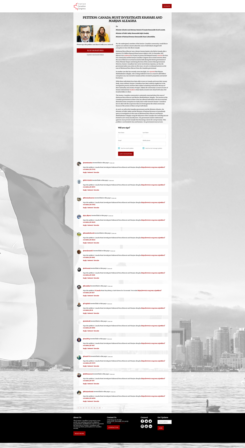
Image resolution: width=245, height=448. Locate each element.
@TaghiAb (86, 303)
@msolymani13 (88, 251)
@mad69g (86, 339)
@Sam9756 (87, 356)
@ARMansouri (88, 374)
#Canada (98, 290)
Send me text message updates (153, 148)
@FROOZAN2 (87, 180)
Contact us (113, 427)
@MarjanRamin (88, 391)
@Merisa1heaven (88, 198)
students (132, 90)
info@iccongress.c (117, 423)
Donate (167, 6)
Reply (85, 172)
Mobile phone (146, 140)
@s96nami (86, 268)
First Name (121, 132)
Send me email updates (127, 148)
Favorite (96, 172)
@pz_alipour (87, 215)
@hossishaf (87, 286)
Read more (79, 433)
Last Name (145, 132)
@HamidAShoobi (88, 233)
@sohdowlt (86, 321)
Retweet (90, 172)
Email (119, 140)
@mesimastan (87, 163)
